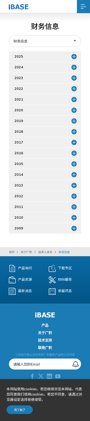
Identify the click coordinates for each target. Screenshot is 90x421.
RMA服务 (65, 279)
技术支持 (45, 340)
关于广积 (26, 252)
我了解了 (19, 410)
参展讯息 (65, 290)
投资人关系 (45, 252)
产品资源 (25, 279)
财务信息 (64, 252)
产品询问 (25, 267)
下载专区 (65, 267)
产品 (45, 325)
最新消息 (25, 290)
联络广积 (45, 347)
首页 (12, 252)
